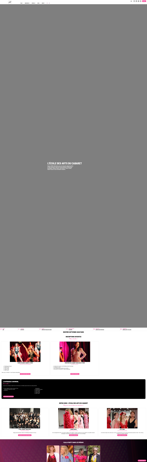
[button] (134, 1)
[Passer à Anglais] (47, 3)
